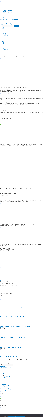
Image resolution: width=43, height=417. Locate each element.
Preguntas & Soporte (4, 390)
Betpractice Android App (5, 388)
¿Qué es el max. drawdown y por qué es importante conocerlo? (15, 307)
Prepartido (4, 36)
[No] (23, 416)
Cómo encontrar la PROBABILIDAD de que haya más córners (15, 326)
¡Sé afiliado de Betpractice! (5, 389)
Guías (3, 27)
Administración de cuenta (6, 51)
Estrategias (3, 29)
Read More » (2, 308)
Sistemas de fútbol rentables (7, 13)
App (2, 16)
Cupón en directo (5, 35)
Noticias (3, 28)
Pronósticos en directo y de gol (7, 12)
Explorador (4, 34)
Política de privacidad (16, 416)
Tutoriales (3, 44)
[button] (21, 40)
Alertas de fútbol (5, 11)
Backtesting (4, 33)
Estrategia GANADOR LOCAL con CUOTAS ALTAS (12, 316)
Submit (3, 366)
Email (1, 364)
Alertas (4, 32)
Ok (9, 416)
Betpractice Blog (6, 24)
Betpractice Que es (6, 9)
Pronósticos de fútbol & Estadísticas (8, 10)
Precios (3, 17)
